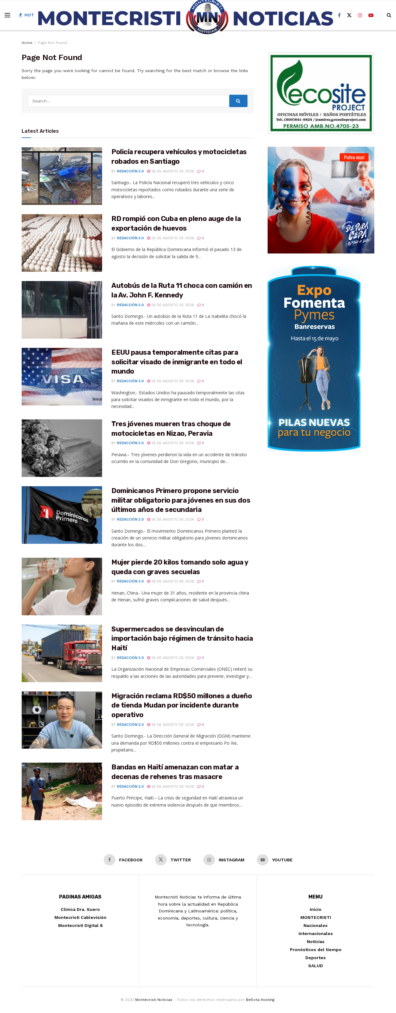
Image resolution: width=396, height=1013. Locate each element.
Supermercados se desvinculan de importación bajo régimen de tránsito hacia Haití (182, 638)
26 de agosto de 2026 (172, 171)
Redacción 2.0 (130, 171)
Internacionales (316, 933)
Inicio (315, 909)
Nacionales (315, 925)
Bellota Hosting (260, 1000)
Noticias (316, 941)
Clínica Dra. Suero (80, 909)
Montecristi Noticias (153, 1000)
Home (27, 43)
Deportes (315, 957)
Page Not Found (52, 43)
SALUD (315, 965)
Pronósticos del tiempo (316, 949)
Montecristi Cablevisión (80, 917)
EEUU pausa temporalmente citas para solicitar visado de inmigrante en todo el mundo (176, 362)
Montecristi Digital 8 (80, 925)
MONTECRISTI (315, 917)
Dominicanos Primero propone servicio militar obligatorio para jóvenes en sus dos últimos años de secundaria (180, 500)
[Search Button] (238, 101)
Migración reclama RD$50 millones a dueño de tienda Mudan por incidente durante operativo (181, 705)
